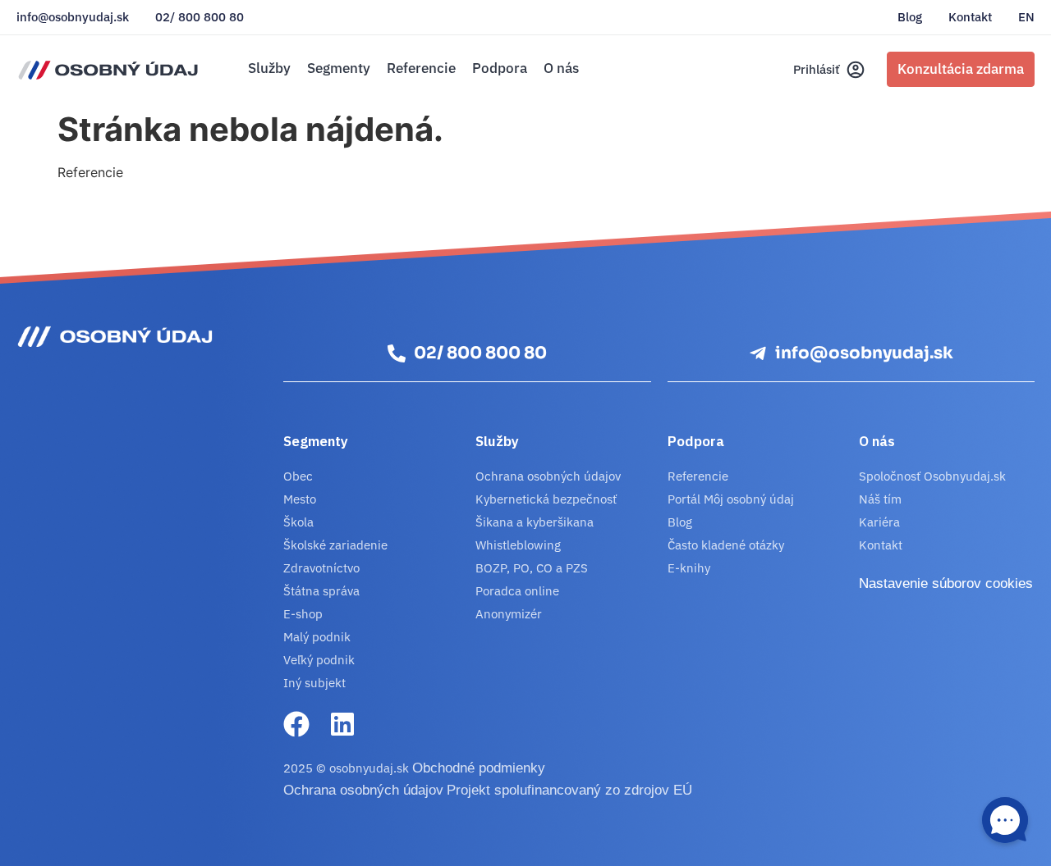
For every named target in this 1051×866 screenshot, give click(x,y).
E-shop (303, 614)
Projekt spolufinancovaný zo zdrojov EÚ (569, 790)
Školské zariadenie (335, 545)
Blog (909, 17)
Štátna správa (321, 591)
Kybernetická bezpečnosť (546, 499)
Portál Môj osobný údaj (731, 499)
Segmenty (338, 68)
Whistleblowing (518, 545)
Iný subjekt (314, 683)
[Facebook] (296, 724)
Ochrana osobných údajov (548, 476)
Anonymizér (508, 614)
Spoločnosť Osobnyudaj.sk (932, 476)
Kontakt (970, 17)
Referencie (421, 68)
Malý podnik (317, 637)
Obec (298, 476)
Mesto (299, 499)
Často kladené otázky (726, 545)
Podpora (499, 68)
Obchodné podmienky (478, 768)
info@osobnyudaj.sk (72, 17)
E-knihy (689, 568)
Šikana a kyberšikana (534, 522)
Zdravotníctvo (321, 568)
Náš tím (880, 499)
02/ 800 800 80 (199, 17)
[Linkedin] (342, 724)
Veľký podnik (319, 660)
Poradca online (517, 591)
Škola (298, 522)
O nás (561, 68)
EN (1026, 17)
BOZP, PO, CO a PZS (531, 568)
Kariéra (879, 522)
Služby (269, 68)
